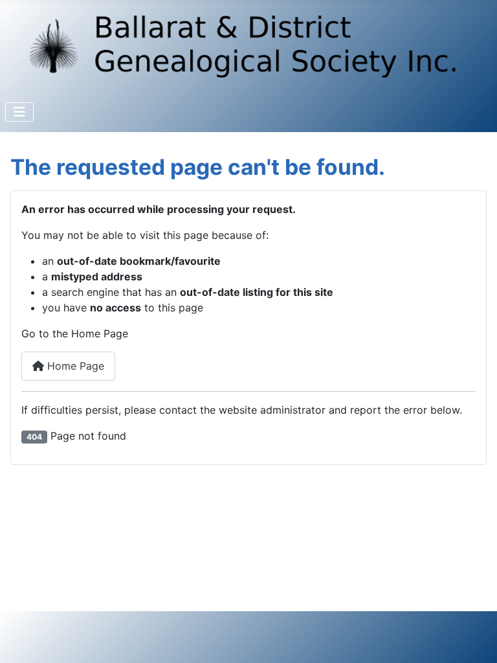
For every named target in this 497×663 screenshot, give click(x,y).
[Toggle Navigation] (19, 112)
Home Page (74, 365)
